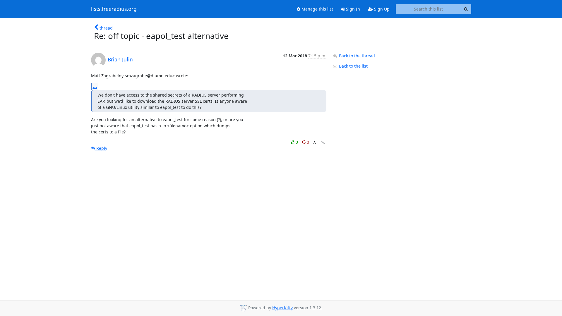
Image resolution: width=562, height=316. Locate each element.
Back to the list (353, 66)
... (95, 86)
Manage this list (316, 9)
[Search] (466, 9)
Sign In (352, 9)
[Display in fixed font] (314, 143)
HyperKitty (282, 307)
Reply (101, 148)
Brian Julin (120, 59)
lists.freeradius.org (114, 9)
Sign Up (381, 9)
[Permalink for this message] (323, 143)
